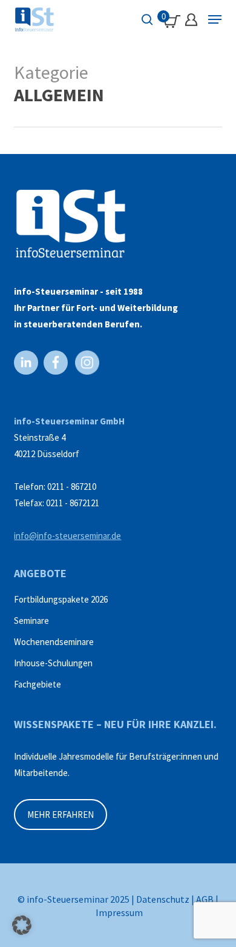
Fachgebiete (37, 684)
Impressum (119, 912)
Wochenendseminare (54, 642)
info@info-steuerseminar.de (67, 535)
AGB (205, 899)
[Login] (191, 19)
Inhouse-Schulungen (53, 663)
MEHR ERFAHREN (60, 814)
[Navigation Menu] (214, 19)
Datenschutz (162, 899)
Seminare (31, 620)
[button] (22, 925)
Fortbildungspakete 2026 (61, 599)
